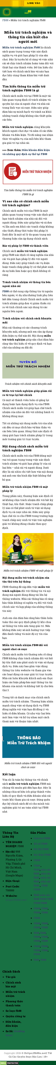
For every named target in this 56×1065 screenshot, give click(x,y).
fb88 (36, 895)
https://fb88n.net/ (16, 899)
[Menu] (6, 11)
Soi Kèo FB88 (42, 854)
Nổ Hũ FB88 (41, 849)
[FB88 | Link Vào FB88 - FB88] (28, 12)
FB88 (5, 20)
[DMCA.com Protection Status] (9, 1062)
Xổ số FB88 (40, 843)
